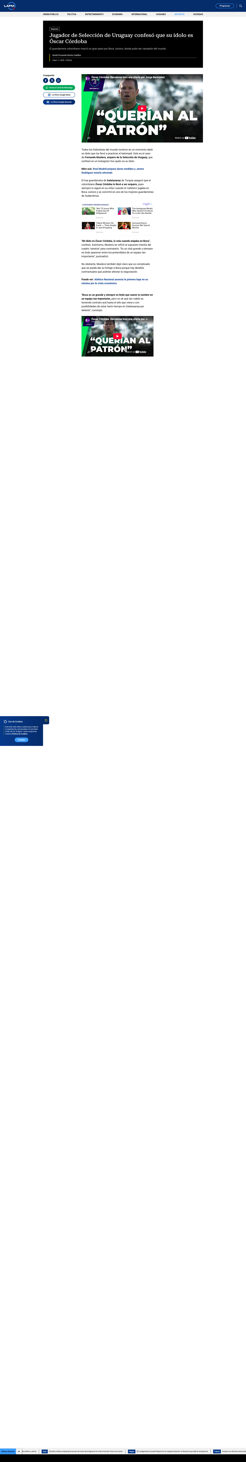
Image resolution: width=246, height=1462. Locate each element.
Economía (117, 14)
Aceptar (21, 740)
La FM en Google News (61, 95)
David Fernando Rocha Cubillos (66, 55)
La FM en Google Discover (61, 102)
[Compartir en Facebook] (45, 80)
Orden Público (51, 14)
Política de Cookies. (20, 734)
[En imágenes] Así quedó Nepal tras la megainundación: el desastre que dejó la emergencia (133, 1451)
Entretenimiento (94, 14)
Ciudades (161, 14)
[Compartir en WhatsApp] (58, 80)
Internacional (139, 14)
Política (71, 14)
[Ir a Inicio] (9, 6)
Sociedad (198, 14)
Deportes (179, 14)
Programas (225, 6)
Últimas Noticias (8, 1451)
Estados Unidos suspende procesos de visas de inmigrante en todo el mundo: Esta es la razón (47, 1451)
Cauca (178, 1451)
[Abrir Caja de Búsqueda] (240, 6)
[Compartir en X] (52, 80)
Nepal (93, 1451)
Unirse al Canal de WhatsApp (61, 88)
